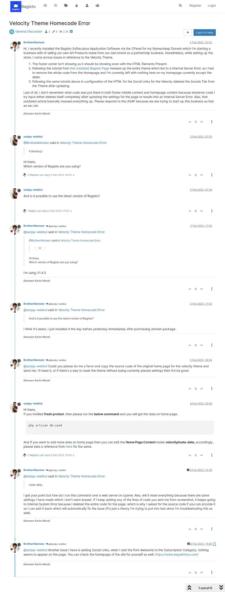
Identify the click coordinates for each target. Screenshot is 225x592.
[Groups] (97, 5)
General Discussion (28, 31)
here (69, 446)
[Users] (87, 5)
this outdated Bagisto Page (89, 68)
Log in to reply (204, 32)
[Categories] (45, 5)
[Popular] (76, 5)
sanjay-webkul (33, 136)
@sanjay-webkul (57, 226)
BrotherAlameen (34, 42)
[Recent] (56, 5)
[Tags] (66, 5)
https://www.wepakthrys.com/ (177, 554)
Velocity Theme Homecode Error (83, 143)
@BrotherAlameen (36, 143)
